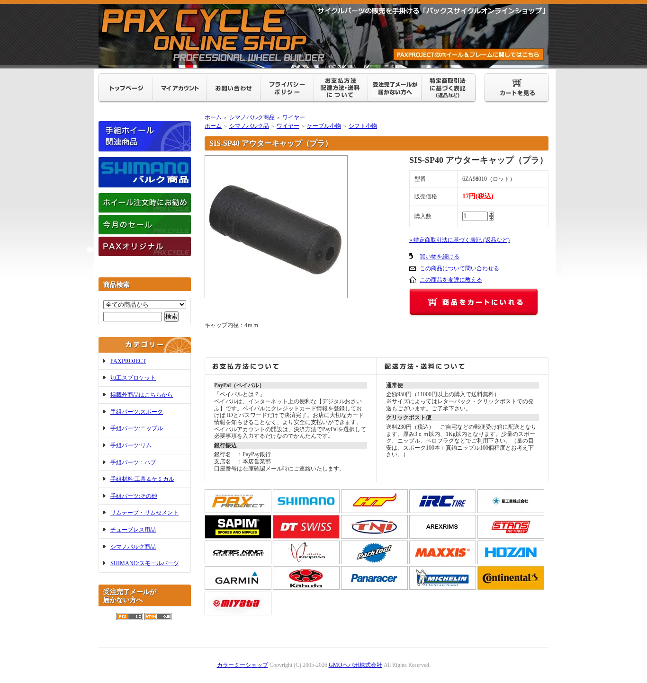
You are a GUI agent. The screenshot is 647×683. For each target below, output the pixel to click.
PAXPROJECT (128, 361)
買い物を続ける (439, 256)
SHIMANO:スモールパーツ (144, 563)
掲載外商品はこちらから (141, 394)
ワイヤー (293, 117)
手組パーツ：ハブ (133, 462)
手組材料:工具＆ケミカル (142, 479)
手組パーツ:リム (131, 445)
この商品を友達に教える (451, 279)
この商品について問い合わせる (459, 268)
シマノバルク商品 (133, 546)
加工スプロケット (133, 377)
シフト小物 (363, 126)
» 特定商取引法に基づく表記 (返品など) (459, 240)
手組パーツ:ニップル (136, 428)
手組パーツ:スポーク (136, 411)
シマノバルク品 (249, 126)
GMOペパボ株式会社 (355, 665)
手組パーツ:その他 (133, 496)
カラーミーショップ (242, 665)
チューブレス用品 (133, 529)
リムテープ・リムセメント (144, 512)
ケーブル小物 (324, 126)
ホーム (213, 117)
